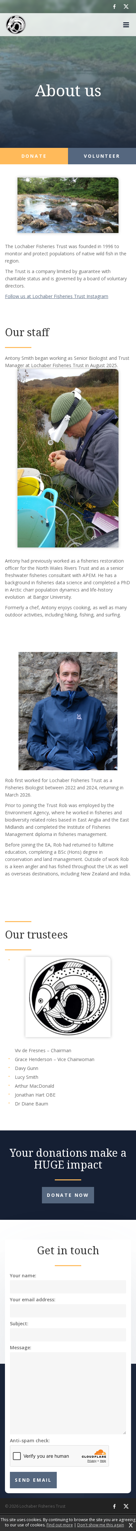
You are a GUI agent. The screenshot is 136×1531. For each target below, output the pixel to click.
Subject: (19, 1324)
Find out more (60, 1525)
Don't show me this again (100, 1525)
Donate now (68, 1195)
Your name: (23, 1276)
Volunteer (102, 156)
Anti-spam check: (30, 1441)
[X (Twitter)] (126, 7)
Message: (20, 1348)
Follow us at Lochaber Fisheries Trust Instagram (56, 296)
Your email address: (32, 1300)
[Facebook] (114, 7)
